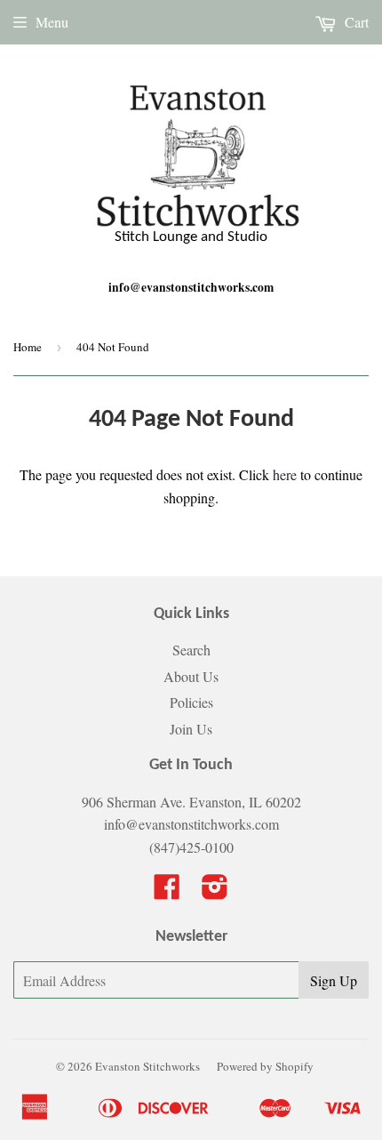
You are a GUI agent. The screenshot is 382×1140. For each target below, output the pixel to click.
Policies (191, 702)
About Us (191, 676)
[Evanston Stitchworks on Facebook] (167, 891)
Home (27, 347)
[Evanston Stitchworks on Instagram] (215, 891)
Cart (355, 21)
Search (191, 649)
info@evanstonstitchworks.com (191, 287)
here (285, 474)
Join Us (191, 728)
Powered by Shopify (265, 1066)
